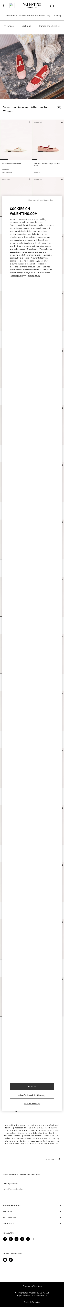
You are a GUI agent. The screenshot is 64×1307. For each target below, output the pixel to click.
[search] (12, 5)
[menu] (58, 5)
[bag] (52, 5)
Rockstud (26, 25)
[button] (3, 139)
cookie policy (17, 275)
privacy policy (34, 275)
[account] (5, 5)
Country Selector (10, 1183)
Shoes (30, 15)
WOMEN (20, 15)
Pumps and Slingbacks (50, 25)
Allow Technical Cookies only (32, 1095)
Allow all (32, 1086)
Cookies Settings (32, 1103)
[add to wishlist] (30, 122)
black (8, 1141)
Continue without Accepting (40, 200)
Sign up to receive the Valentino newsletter (21, 1174)
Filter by (57, 15)
